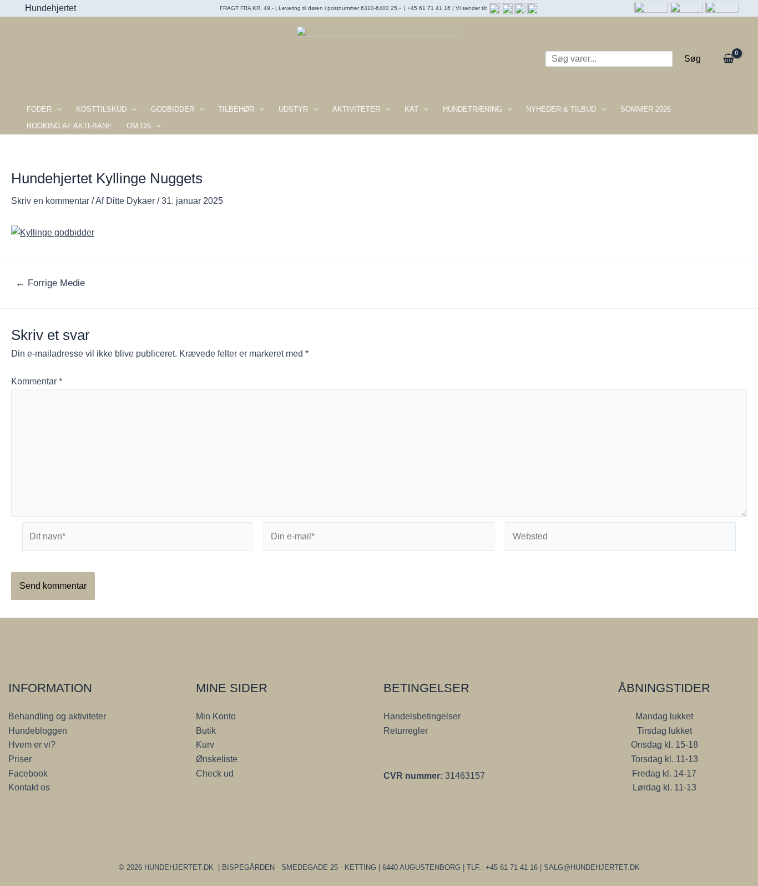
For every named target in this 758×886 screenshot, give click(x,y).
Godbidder (172, 109)
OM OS (139, 126)
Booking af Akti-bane (69, 126)
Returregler (405, 730)
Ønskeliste (216, 759)
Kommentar (36, 381)
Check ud (215, 773)
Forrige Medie (50, 283)
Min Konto (216, 716)
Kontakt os (29, 787)
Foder (39, 109)
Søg (692, 58)
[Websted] (621, 538)
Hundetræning (472, 109)
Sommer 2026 (645, 109)
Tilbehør (236, 109)
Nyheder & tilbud (561, 109)
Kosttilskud (101, 109)
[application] (57, 109)
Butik (206, 730)
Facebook (28, 773)
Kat (411, 109)
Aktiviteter (356, 109)
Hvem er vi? (31, 744)
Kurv (205, 744)
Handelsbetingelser (422, 716)
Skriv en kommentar (50, 201)
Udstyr (293, 109)
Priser (20, 759)
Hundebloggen (37, 730)
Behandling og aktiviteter (57, 716)
